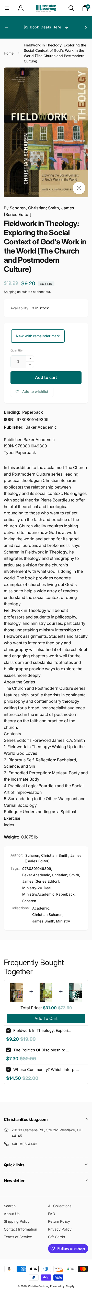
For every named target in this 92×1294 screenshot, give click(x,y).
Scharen (29, 901)
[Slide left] (6, 27)
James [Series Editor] (40, 881)
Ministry (63, 921)
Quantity (16, 350)
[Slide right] (85, 27)
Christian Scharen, (47, 914)
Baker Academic (36, 875)
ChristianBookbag (38, 1286)
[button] (7, 8)
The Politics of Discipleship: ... (41, 1050)
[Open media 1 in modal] (46, 132)
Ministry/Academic (38, 894)
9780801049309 (36, 868)
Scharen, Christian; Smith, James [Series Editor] (39, 211)
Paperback (65, 894)
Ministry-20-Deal (36, 888)
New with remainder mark (38, 336)
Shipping (10, 292)
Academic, (41, 908)
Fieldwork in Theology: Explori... (42, 1030)
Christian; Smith (65, 875)
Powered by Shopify (62, 1286)
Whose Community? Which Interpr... (46, 1069)
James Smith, (43, 921)
